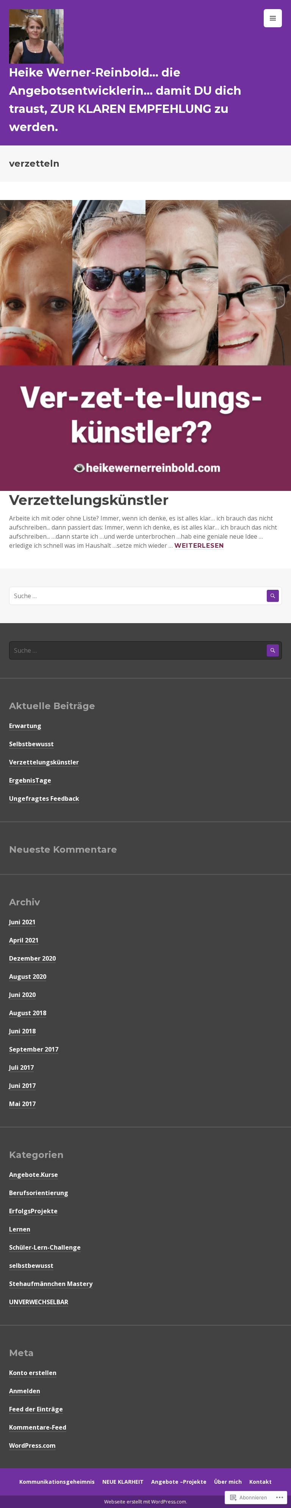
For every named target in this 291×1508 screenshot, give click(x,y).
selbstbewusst (31, 1265)
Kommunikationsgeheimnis (57, 1481)
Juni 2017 (22, 1085)
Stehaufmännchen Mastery (50, 1284)
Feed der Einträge (36, 1409)
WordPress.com (32, 1445)
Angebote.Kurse (33, 1174)
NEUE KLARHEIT (123, 1481)
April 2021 (24, 940)
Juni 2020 (22, 995)
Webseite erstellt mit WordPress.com (145, 1502)
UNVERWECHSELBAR (38, 1302)
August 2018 (27, 1013)
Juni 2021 (22, 922)
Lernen (19, 1229)
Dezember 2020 (32, 958)
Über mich (228, 1481)
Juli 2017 (21, 1067)
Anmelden (24, 1391)
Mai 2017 (22, 1104)
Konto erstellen (32, 1373)
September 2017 (33, 1049)
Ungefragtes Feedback (44, 798)
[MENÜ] (273, 18)
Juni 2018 (22, 1031)
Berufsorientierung (38, 1193)
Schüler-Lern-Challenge (45, 1247)
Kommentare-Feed (37, 1427)
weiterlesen (199, 545)
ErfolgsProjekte (33, 1211)
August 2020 (27, 976)
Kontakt (260, 1481)
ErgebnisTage (30, 780)
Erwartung (25, 726)
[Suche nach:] (145, 596)
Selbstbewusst (31, 744)
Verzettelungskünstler (89, 500)
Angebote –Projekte (179, 1481)
